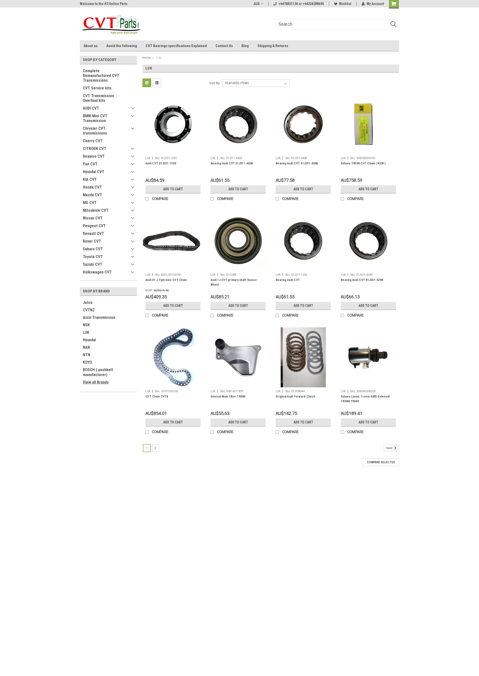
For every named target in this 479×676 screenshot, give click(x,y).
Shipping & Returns (272, 46)
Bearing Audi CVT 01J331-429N (362, 280)
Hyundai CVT (93, 171)
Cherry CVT (93, 140)
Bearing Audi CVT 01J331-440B (297, 163)
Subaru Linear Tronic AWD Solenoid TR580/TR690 (365, 399)
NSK (86, 325)
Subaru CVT (93, 249)
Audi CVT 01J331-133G (160, 163)
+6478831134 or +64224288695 (301, 4)
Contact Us (224, 46)
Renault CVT (93, 233)
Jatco (88, 302)
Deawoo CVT (94, 156)
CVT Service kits (97, 88)
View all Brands (96, 382)
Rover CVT (92, 241)
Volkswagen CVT (97, 272)
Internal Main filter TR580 (228, 396)
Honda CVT (92, 187)
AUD (256, 4)
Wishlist (345, 4)
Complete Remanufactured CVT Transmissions (101, 75)
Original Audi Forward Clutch (295, 396)
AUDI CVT (91, 108)
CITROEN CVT (94, 148)
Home (146, 57)
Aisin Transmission (99, 317)
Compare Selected (381, 462)
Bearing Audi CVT (288, 280)
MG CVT (90, 202)
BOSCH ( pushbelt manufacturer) (98, 372)
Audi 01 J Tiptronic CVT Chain (166, 280)
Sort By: (214, 83)
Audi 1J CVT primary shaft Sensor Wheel (234, 282)
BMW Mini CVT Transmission (95, 118)
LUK (86, 332)
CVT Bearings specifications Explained (176, 46)
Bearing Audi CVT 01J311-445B (232, 163)
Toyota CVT (93, 256)
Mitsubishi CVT (96, 210)
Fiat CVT (90, 164)
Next (389, 448)
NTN (86, 354)
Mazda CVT (92, 195)
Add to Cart (173, 189)
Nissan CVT (93, 218)
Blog (245, 46)
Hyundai (89, 340)
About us (91, 46)
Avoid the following (121, 46)
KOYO (87, 362)
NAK (86, 347)
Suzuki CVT (92, 264)
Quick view (173, 150)
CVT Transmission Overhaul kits (98, 98)
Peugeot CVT (94, 225)
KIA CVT (90, 179)
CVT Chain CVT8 (156, 396)
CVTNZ (89, 310)
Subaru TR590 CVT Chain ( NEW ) (363, 163)
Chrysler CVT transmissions (95, 130)
